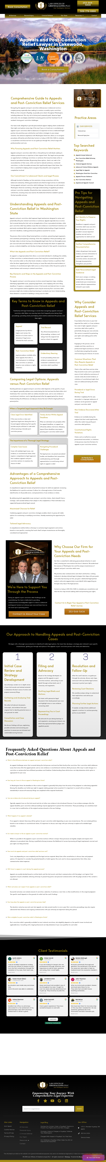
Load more (53, 1019)
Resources (78, 15)
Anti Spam (8, 1126)
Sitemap (67, 1157)
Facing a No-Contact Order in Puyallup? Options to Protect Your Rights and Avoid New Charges (57, 1127)
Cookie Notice (9, 1129)
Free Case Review (94, 1157)
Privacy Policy (9, 1136)
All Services (12, 15)
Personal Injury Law (83, 135)
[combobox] (48, 1109)
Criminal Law (82, 131)
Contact (94, 15)
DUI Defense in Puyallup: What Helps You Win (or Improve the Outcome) (57, 1140)
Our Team (64, 15)
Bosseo (81, 1157)
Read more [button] (11, 972)
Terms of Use (9, 1133)
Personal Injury (29, 15)
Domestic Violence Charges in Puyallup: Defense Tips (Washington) (56, 1132)
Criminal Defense (47, 15)
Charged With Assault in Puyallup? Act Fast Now (56, 1136)
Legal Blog (44, 1122)
